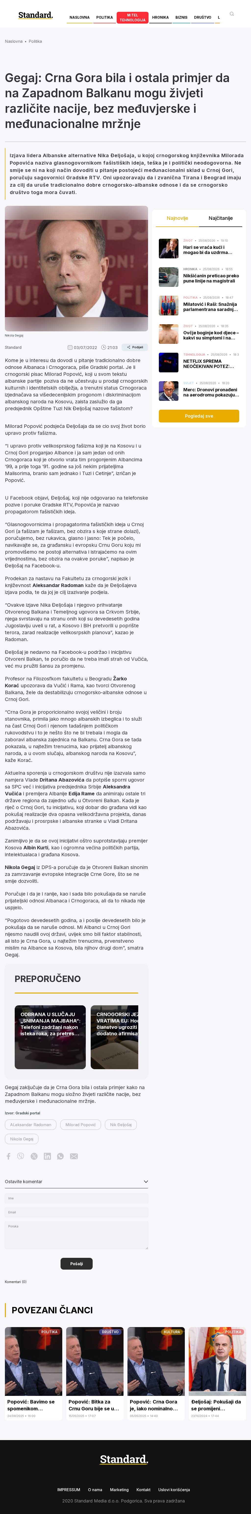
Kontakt (144, 1489)
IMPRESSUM (68, 1489)
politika (35, 41)
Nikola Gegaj (21, 1138)
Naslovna (14, 41)
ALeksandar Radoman (30, 1124)
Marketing (119, 1489)
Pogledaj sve (199, 416)
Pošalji (76, 1263)
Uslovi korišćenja (174, 1489)
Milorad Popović (80, 1124)
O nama (95, 1489)
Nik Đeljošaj (121, 1124)
